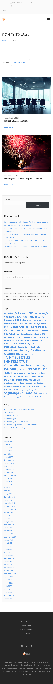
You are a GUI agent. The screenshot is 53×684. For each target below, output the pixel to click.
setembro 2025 (10, 475)
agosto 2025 (8, 478)
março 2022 (8, 592)
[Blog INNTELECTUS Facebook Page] (31, 646)
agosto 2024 (8, 512)
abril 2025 (7, 491)
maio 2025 (8, 487)
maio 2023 (8, 549)
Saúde (8, 389)
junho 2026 (8, 448)
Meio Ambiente (20, 373)
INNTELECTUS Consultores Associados (24, 363)
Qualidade (34, 379)
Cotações (26, 633)
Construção (38, 326)
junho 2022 (8, 583)
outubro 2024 (9, 506)
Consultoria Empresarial (26, 337)
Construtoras (20, 326)
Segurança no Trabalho (20, 393)
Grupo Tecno (27, 354)
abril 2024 (7, 518)
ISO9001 (23, 370)
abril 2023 (7, 552)
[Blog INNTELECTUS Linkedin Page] (22, 646)
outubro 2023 (9, 534)
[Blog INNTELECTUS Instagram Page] (26, 646)
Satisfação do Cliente (36, 386)
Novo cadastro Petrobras (30, 376)
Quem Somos (26, 622)
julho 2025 (8, 481)
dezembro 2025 (10, 466)
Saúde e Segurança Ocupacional (26, 390)
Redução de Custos (34, 383)
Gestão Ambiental (16, 350)
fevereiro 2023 (9, 558)
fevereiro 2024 (9, 524)
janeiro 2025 (9, 500)
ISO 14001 (34, 369)
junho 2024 (8, 515)
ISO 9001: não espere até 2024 (16, 121)
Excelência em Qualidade (29, 347)
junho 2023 (8, 546)
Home (4, 10)
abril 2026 (7, 454)
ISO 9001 (10, 369)
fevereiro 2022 (9, 595)
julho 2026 (8, 445)
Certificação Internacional (15, 323)
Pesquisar (7, 199)
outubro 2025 (9, 472)
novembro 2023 (10, 531)
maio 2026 (8, 451)
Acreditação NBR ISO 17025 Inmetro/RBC (19, 409)
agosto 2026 (8, 441)
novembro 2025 (10, 469)
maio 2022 (8, 586)
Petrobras (21, 379)
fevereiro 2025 (9, 497)
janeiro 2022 (9, 598)
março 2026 (8, 457)
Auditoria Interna (34, 316)
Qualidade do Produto (14, 383)
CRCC (7, 343)
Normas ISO (10, 376)
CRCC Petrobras (20, 343)
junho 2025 (8, 484)
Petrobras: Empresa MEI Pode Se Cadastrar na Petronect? (26, 246)
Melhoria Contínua (36, 373)
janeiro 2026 (9, 463)
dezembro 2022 (10, 564)
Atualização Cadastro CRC (18, 313)
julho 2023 (8, 543)
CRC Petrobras (9, 412)
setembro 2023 (10, 537)
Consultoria (14, 330)
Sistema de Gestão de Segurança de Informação (22, 428)
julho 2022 (8, 580)
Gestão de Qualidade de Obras (16, 422)
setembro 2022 (10, 574)
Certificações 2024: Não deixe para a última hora (23, 178)
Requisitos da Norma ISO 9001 (14, 386)
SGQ (16, 396)
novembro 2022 (10, 567)
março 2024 (8, 521)
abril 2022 (7, 589)
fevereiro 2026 (9, 460)
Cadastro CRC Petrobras (17, 320)
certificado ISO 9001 (40, 320)
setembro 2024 (10, 509)
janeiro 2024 (9, 527)
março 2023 (8, 555)
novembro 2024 (10, 503)
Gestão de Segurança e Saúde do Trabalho (20, 425)
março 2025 (8, 494)
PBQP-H (9, 379)
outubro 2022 (9, 570)
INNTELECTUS (17, 357)
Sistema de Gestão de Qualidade (32, 397)
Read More (8, 127)
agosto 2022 (8, 577)
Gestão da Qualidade (12, 418)
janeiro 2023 (9, 561)
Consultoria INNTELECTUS (30, 340)
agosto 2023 (8, 540)
